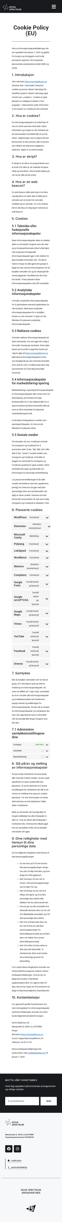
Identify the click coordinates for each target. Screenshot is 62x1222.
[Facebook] (8, 1148)
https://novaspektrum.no (36, 81)
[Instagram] (17, 1148)
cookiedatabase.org (37, 1053)
